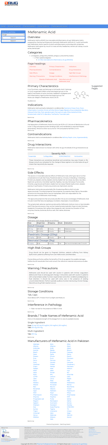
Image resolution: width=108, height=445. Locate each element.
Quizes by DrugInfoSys (79, 444)
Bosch (35, 352)
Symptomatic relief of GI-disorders (39, 114)
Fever (78, 108)
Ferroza (52, 360)
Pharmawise (71, 395)
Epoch (69, 356)
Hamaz (52, 366)
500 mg (39, 327)
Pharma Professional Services (47, 444)
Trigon (35, 411)
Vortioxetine (78, 156)
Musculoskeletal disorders (79, 110)
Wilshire (36, 417)
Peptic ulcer (72, 137)
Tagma (52, 409)
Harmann (70, 366)
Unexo (69, 411)
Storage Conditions (55, 76)
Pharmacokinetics (36, 70)
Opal (35, 391)
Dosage (51, 73)
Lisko (35, 378)
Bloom (69, 350)
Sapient (35, 403)
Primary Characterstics (56, 66)
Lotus (52, 378)
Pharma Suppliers (29, 26)
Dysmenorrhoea (69, 108)
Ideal (51, 370)
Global (52, 364)
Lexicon (52, 376)
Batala (52, 350)
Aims (51, 344)
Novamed (36, 389)
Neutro (52, 387)
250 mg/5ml (62, 325)
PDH (34, 393)
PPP (68, 397)
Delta (52, 354)
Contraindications (55, 70)
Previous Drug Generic (53, 424)
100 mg (39, 325)
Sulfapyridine (48, 156)
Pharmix (36, 397)
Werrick (69, 415)
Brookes (53, 352)
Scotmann (53, 403)
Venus (35, 415)
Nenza (69, 385)
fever (82, 108)
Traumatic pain (64, 114)
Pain (38, 112)
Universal (36, 413)
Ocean (69, 389)
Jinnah (52, 372)
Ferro (35, 360)
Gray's (35, 366)
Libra (68, 376)
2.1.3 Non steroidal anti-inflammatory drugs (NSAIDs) (55, 60)
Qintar (69, 399)
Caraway (70, 352)
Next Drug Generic (65, 424)
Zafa (51, 419)
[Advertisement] (65, 12)
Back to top (31, 117)
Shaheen (36, 405)
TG (68, 409)
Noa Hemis (70, 387)
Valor (52, 413)
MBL (68, 380)
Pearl (52, 393)
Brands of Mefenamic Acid (48, 79)
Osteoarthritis (32, 112)
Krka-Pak (70, 374)
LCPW (35, 376)
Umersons (53, 411)
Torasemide (32, 156)
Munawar (53, 385)
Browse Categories (14, 26)
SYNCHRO (70, 407)
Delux (69, 354)
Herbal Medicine (43, 26)
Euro (51, 358)
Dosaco (35, 356)
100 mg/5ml (54, 325)
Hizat (35, 370)
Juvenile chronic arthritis (45, 110)
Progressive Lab (38, 399)
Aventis (35, 350)
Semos (69, 403)
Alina (68, 344)
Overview (33, 66)
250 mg (34, 327)
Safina (69, 401)
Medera (35, 383)
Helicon (69, 368)
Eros (34, 358)
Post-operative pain (47, 112)
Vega (68, 413)
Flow (68, 360)
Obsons (52, 389)
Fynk (35, 362)
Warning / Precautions (37, 76)
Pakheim (53, 391)
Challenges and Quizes (59, 26)
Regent (35, 401)
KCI (68, 372)
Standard (53, 405)
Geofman (36, 364)
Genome (70, 362)
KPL (51, 374)
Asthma (65, 137)
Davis (35, 354)
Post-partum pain (61, 112)
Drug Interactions (75, 70)
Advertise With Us (92, 431)
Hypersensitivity (82, 137)
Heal (51, 368)
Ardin (52, 348)
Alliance (52, 346)
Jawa (35, 372)
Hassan (35, 368)
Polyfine (53, 397)
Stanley (69, 405)
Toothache (55, 114)
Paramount (71, 391)
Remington (54, 401)
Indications (72, 66)
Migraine (67, 110)
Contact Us (91, 435)
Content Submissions (93, 434)
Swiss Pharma (54, 407)
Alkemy (35, 346)
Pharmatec (54, 395)
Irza (68, 370)
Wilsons (52, 417)
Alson (69, 346)
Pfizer (69, 393)
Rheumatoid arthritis (74, 112)
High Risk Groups (75, 73)
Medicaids (53, 383)
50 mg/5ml (45, 325)
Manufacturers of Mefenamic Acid (65, 80)
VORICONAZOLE (64, 156)
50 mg (34, 325)
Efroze (52, 356)
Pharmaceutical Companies (95, 432)
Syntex (35, 409)
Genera (52, 362)
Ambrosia (36, 348)
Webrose (53, 415)
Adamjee (36, 344)
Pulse (52, 399)
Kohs (35, 374)
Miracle (35, 385)
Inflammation (32, 110)
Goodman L (71, 364)
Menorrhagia (59, 110)
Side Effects (33, 73)
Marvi (35, 380)
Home (3, 26)
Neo (34, 387)
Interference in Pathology (78, 76)
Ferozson (70, 358)
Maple (69, 378)
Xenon (69, 417)
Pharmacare (37, 395)
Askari (69, 348)
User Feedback (92, 429)
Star (34, 407)
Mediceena (70, 383)
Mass (51, 380)
